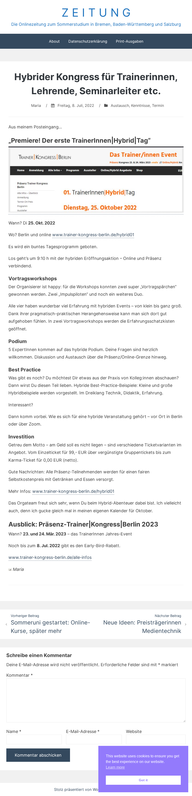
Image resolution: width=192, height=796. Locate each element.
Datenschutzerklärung (87, 41)
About (54, 41)
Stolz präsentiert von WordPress (83, 789)
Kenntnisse (140, 105)
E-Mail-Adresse (83, 731)
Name (13, 731)
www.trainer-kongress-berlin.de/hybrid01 (93, 234)
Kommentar (19, 675)
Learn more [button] (115, 767)
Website (134, 731)
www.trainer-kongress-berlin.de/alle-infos (50, 557)
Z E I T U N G (96, 12)
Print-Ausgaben (129, 41)
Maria (36, 105)
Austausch (120, 105)
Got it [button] (143, 780)
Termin (158, 105)
